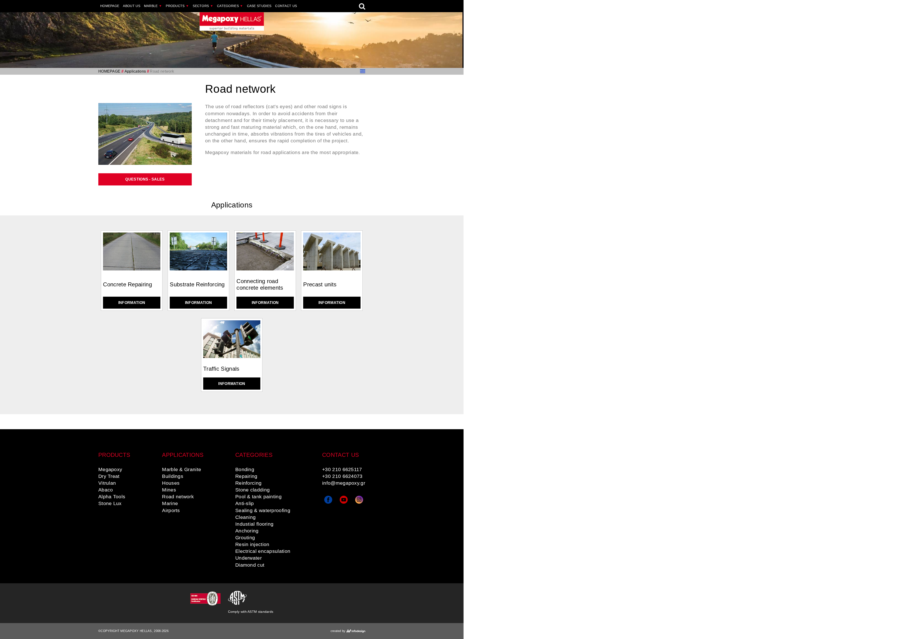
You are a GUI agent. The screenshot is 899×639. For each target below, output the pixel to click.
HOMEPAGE (109, 6)
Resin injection (252, 544)
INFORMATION (131, 303)
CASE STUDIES (259, 6)
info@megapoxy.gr (343, 483)
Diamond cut (249, 565)
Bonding (244, 469)
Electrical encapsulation (262, 551)
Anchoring (247, 530)
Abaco (105, 489)
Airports (171, 510)
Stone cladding (252, 489)
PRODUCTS (177, 6)
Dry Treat (109, 476)
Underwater (248, 558)
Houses (171, 483)
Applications (135, 71)
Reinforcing (248, 483)
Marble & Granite (181, 469)
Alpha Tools (111, 496)
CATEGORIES (230, 6)
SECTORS (203, 6)
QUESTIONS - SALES (145, 179)
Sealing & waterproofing (262, 510)
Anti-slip (244, 503)
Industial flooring (254, 524)
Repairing (246, 476)
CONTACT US (286, 6)
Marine (170, 503)
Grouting (245, 537)
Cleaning (245, 517)
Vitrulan (107, 483)
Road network (178, 496)
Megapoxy (110, 469)
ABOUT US (131, 6)
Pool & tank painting (258, 496)
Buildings (172, 476)
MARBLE (153, 6)
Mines (169, 489)
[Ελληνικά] (362, 71)
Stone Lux (110, 503)
